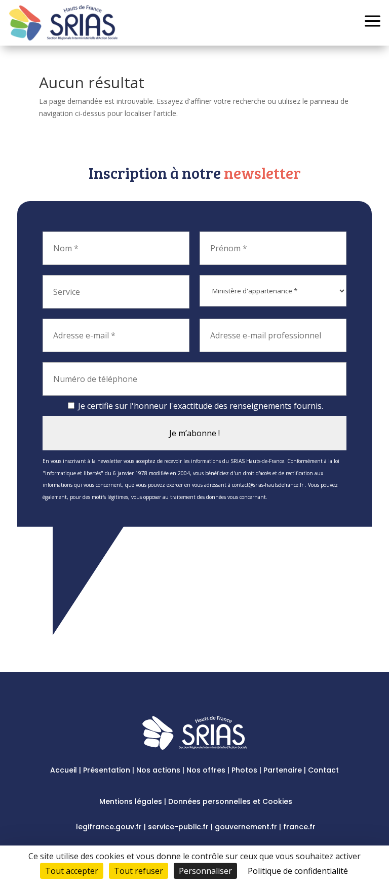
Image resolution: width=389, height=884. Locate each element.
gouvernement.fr (246, 827)
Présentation (106, 770)
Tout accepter (71, 870)
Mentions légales (130, 801)
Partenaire (282, 770)
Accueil (63, 770)
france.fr (299, 827)
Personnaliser (205, 870)
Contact (323, 770)
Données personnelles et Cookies (230, 801)
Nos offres (205, 770)
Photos (244, 770)
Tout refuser (138, 870)
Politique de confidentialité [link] (298, 870)
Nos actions (158, 770)
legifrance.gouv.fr (109, 827)
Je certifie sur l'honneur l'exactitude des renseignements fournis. (199, 406)
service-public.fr (178, 827)
